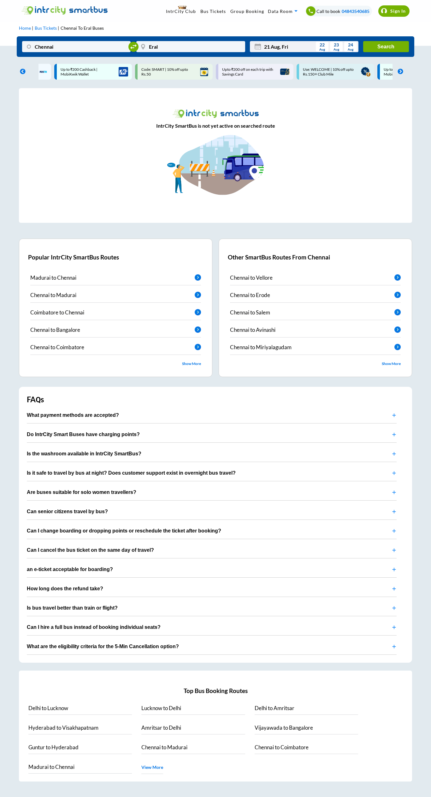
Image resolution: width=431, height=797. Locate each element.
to (48, 708)
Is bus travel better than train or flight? (72, 608)
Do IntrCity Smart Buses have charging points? (83, 434)
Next (398, 72)
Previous (21, 72)
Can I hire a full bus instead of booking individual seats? (94, 627)
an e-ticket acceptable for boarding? (70, 569)
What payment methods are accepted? (73, 415)
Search (385, 46)
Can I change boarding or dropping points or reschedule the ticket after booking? (124, 530)
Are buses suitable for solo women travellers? (81, 492)
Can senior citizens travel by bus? (67, 511)
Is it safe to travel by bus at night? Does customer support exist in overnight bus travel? (131, 473)
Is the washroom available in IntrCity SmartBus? (84, 453)
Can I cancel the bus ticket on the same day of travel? (90, 550)
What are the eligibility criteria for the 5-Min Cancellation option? (103, 646)
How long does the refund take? (65, 588)
